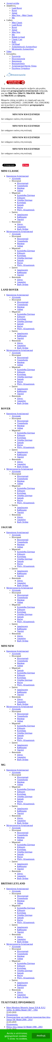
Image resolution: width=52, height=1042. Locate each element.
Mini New (16, 32)
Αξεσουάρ (16, 178)
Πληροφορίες (12, 1015)
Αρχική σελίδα (12, 3)
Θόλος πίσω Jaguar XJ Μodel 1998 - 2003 (24, 1027)
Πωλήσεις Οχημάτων (21, 68)
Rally (14, 42)
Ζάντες (20, 224)
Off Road (16, 44)
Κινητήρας (21, 202)
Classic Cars (17, 39)
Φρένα (20, 207)
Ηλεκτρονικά (22, 183)
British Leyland (18, 37)
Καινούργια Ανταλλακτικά (17, 176)
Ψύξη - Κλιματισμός (26, 210)
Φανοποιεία (17, 61)
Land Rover (17, 8)
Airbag (20, 190)
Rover (14, 10)
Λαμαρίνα (21, 227)
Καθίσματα (22, 217)
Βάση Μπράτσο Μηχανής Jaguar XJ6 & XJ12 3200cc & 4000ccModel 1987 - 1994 (25, 1008)
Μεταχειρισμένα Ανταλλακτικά (19, 231)
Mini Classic (17, 22)
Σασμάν (20, 205)
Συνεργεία (16, 56)
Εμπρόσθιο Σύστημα (26, 195)
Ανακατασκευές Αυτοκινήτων (24, 47)
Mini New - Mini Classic (22, 15)
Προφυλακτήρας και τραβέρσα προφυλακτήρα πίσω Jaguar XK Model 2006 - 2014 (28, 1018)
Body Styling (22, 229)
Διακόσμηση (22, 214)
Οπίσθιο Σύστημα (24, 200)
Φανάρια (20, 188)
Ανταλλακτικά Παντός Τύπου (24, 66)
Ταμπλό (20, 219)
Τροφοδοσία (22, 186)
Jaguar (14, 13)
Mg (13, 18)
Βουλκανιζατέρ (18, 63)
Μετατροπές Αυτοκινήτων (23, 49)
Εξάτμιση (21, 198)
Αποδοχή (41, 1035)
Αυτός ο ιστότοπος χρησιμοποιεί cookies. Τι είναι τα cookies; (15, 1036)
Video (8, 51)
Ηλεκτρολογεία (18, 59)
